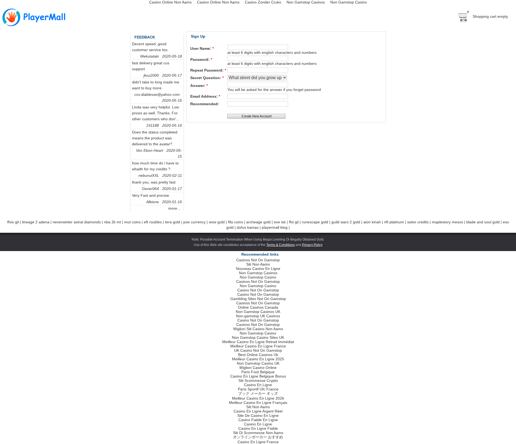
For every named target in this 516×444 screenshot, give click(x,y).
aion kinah (372, 222)
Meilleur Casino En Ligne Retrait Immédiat (258, 342)
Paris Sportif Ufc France (258, 389)
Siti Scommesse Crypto (258, 380)
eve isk (280, 222)
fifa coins (235, 222)
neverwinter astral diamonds (77, 222)
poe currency (194, 222)
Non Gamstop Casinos (258, 273)
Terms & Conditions (280, 245)
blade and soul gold (483, 222)
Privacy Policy (312, 245)
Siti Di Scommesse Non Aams (258, 433)
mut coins (132, 222)
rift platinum (394, 222)
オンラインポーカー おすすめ (258, 437)
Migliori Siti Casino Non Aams (258, 329)
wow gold (217, 222)
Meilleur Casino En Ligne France (258, 346)
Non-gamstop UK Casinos (258, 316)
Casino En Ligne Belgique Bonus (258, 376)
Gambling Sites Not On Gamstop (258, 299)
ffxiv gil (13, 222)
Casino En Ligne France (258, 442)
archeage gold (258, 222)
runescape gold (315, 222)
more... (176, 208)
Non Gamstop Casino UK (258, 363)
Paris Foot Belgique (258, 372)
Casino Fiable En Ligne (258, 420)
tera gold (172, 222)
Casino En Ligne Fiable (258, 428)
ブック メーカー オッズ (258, 393)
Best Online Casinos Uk (258, 355)
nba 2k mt (112, 222)
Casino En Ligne (258, 385)
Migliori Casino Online (258, 367)
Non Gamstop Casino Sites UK (258, 337)
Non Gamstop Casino (258, 277)
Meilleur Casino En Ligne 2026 (258, 398)
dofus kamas (248, 227)
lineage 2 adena (35, 222)
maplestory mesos (447, 222)
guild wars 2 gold (345, 222)
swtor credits (418, 222)
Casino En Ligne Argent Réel (258, 411)
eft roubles (153, 222)
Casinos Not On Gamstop (258, 260)
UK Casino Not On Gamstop (258, 350)
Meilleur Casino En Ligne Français (258, 402)
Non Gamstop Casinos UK (258, 311)
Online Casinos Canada (258, 307)
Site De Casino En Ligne (258, 415)
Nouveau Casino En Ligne (258, 268)
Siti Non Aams (258, 264)
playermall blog (275, 227)
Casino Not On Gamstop (258, 290)
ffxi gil (294, 222)
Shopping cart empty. (491, 16)
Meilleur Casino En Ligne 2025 (258, 359)
